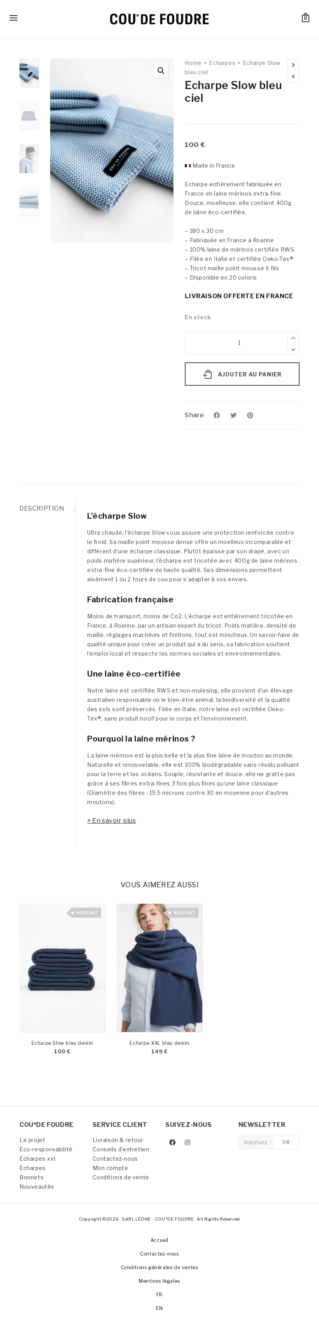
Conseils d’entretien (121, 1149)
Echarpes (222, 62)
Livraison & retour (118, 1140)
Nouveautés (36, 1186)
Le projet (32, 1140)
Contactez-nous (115, 1158)
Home (193, 62)
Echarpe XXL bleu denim (159, 1043)
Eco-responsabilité (46, 1149)
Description (42, 508)
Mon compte (110, 1168)
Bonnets (31, 1177)
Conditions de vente (121, 1177)
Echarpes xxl (37, 1158)
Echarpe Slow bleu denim (62, 1043)
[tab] (47, 508)
